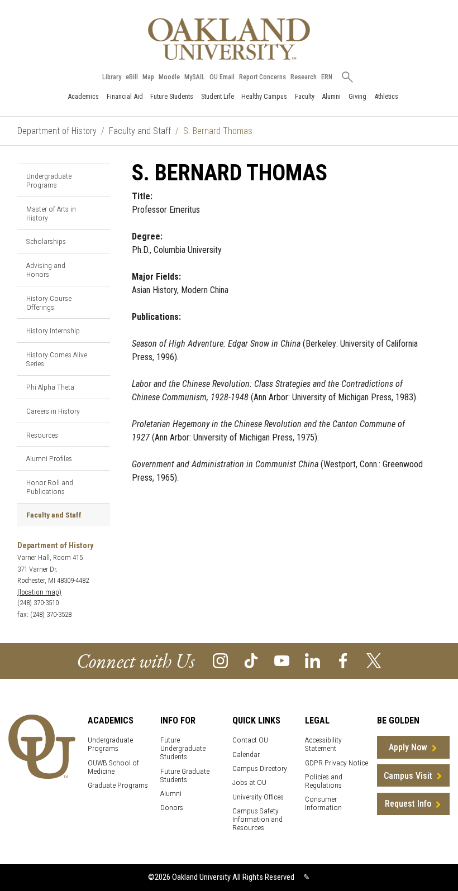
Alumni (331, 96)
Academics (83, 96)
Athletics (386, 96)
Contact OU (250, 740)
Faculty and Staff (140, 131)
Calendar (246, 754)
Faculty (304, 96)
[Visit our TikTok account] (251, 660)
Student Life (217, 96)
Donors (171, 807)
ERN (326, 77)
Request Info (408, 803)
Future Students (171, 96)
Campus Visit (408, 775)
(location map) (39, 592)
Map (148, 77)
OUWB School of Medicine (113, 767)
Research (303, 77)
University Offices (258, 797)
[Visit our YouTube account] (281, 660)
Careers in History (53, 410)
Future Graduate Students (184, 775)
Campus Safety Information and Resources (257, 819)
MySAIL (194, 77)
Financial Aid (125, 96)
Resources (42, 434)
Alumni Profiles (49, 458)
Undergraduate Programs (48, 180)
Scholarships (46, 241)
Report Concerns (262, 77)
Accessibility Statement (323, 744)
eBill (132, 77)
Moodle (169, 77)
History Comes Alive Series (56, 359)
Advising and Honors (45, 270)
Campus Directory (259, 768)
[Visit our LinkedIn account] (312, 660)
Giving (357, 96)
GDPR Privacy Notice (336, 763)
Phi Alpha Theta (50, 386)
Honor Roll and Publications (49, 487)
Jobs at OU (249, 782)
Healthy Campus (264, 96)
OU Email (222, 77)
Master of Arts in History (51, 213)
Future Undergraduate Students (183, 748)
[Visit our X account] (373, 660)
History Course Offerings (48, 303)
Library (111, 77)
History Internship (53, 330)
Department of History (57, 131)
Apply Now (408, 747)
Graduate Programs (118, 785)
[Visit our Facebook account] (343, 660)
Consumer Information (323, 803)
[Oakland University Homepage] (229, 39)
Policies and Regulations (323, 781)
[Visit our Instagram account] (220, 660)
